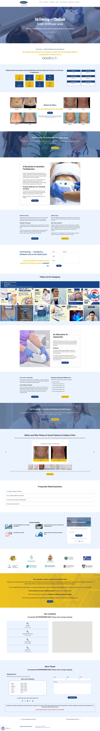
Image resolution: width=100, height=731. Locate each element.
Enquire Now (72, 697)
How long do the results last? (13, 503)
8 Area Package (88, 76)
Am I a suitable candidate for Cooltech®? (15, 495)
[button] (9, 296)
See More (50, 112)
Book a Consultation (50, 32)
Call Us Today (50, 35)
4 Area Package (74, 81)
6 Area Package (88, 70)
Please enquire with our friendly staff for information (61, 379)
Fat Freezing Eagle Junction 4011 (29, 719)
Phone (53, 260)
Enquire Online (55, 147)
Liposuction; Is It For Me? (18, 532)
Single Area (74, 70)
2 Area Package (74, 76)
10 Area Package (88, 81)
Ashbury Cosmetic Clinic (39, 726)
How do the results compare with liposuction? (16, 499)
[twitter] (22, 700)
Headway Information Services (45, 727)
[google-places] (30, 700)
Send (59, 265)
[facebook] (25, 700)
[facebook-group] (33, 700)
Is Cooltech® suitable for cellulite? (14, 491)
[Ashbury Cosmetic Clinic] (24, 3)
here (68, 705)
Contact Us (50, 601)
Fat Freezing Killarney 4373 (72, 719)
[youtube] (28, 700)
